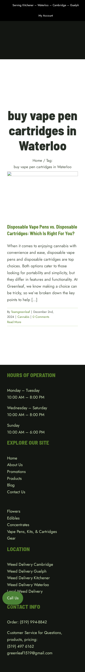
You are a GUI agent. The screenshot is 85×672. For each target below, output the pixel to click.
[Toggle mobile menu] (76, 51)
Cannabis (42, 208)
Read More (14, 322)
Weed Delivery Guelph (27, 571)
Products (14, 478)
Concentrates (18, 524)
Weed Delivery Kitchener (28, 578)
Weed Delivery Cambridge (30, 564)
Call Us (12, 598)
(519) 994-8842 (33, 622)
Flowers (13, 511)
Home (12, 458)
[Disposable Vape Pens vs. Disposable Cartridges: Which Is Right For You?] (42, 193)
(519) (12, 646)
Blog (11, 485)
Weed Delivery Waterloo (28, 584)
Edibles (13, 518)
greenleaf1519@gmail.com (29, 653)
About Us (15, 465)
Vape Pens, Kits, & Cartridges (32, 531)
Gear (11, 538)
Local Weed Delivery (24, 591)
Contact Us (16, 492)
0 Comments (41, 317)
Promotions (16, 471)
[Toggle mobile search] (67, 51)
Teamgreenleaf (20, 312)
